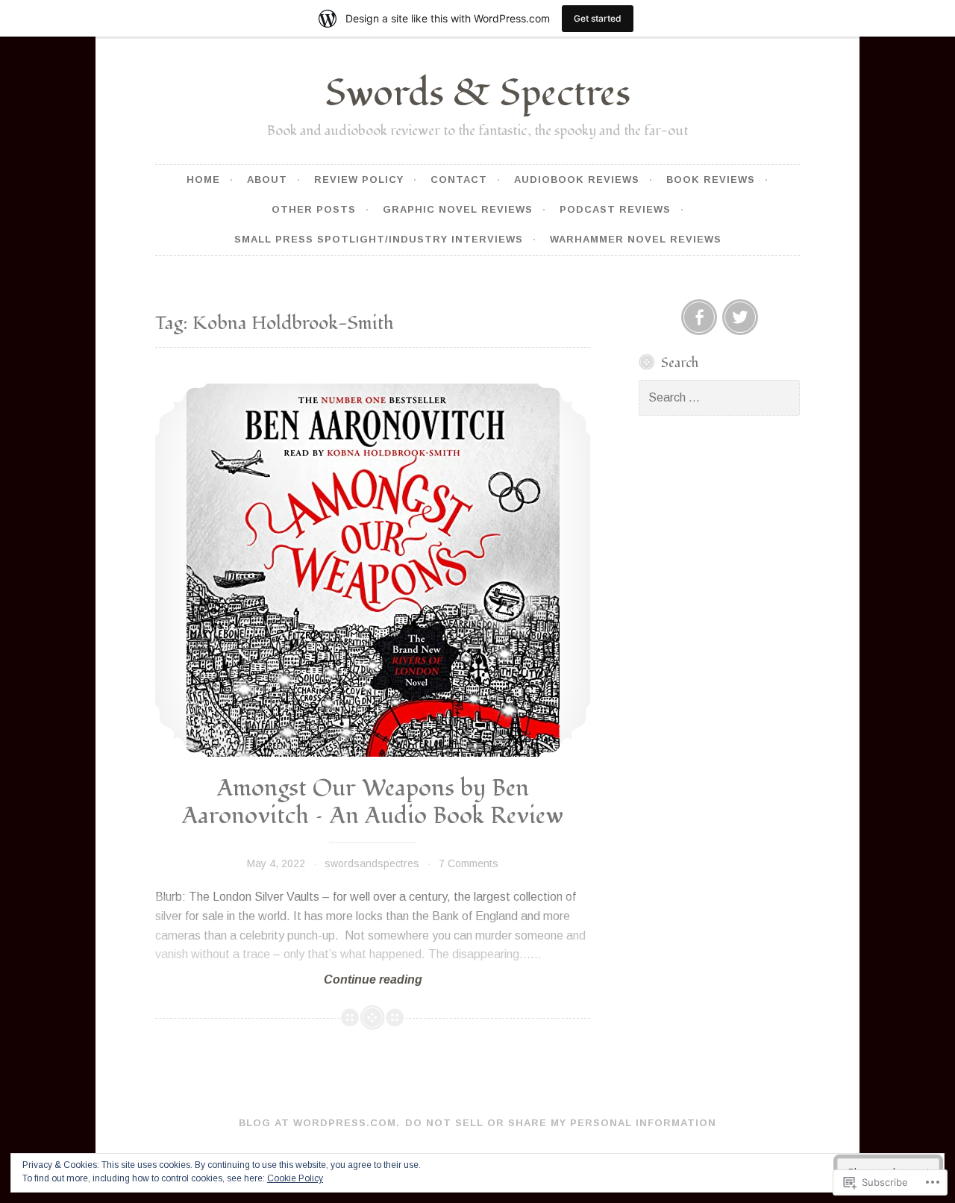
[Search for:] (719, 398)
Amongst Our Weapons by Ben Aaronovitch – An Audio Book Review (372, 802)
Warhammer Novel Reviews (635, 239)
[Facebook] (699, 317)
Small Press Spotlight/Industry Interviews (378, 239)
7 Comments (468, 863)
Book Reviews (710, 179)
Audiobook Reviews (576, 179)
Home (203, 179)
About (267, 179)
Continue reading (288, 980)
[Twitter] (740, 317)
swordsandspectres (372, 863)
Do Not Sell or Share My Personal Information (560, 1122)
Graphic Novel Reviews (458, 209)
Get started (597, 18)
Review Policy (359, 179)
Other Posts (314, 209)
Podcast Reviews (615, 209)
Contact (458, 179)
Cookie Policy (295, 1178)
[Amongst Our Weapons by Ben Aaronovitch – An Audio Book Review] (372, 570)
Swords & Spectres (477, 94)
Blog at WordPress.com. (319, 1122)
